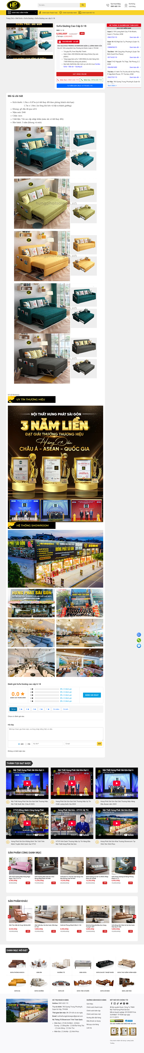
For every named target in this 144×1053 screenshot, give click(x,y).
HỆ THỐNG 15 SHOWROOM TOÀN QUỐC (124, 25)
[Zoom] (9, 56)
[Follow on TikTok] (118, 1003)
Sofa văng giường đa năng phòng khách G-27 (123, 877)
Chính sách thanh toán (49, 13)
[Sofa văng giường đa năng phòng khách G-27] (123, 866)
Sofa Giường (28, 18)
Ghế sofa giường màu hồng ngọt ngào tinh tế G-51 (19, 877)
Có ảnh (65, 709)
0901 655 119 (115, 6)
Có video (56, 709)
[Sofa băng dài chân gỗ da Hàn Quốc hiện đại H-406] (123, 914)
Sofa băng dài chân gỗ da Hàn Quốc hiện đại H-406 (123, 926)
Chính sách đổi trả (88, 13)
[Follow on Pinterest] (124, 1003)
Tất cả (13, 709)
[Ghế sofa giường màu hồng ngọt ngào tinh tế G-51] (20, 866)
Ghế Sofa (18, 18)
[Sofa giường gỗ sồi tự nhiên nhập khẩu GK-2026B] (97, 866)
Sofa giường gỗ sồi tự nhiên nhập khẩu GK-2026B (97, 877)
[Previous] (9, 873)
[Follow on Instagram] (115, 1003)
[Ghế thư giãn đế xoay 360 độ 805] (20, 914)
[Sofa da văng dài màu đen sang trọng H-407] (97, 914)
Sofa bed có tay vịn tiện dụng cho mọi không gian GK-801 (71, 877)
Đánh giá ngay (92, 695)
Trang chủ (10, 18)
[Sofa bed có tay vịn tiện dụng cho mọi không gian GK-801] (72, 866)
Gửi (99, 744)
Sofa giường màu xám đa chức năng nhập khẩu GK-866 (44, 877)
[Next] (135, 873)
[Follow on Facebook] (112, 1003)
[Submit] (83, 5)
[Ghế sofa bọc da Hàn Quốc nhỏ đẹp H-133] (46, 914)
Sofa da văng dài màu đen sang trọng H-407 (96, 926)
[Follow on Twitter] (121, 1003)
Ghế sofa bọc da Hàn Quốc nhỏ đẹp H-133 (46, 926)
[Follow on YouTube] (127, 1003)
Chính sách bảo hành (70, 13)
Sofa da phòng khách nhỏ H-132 (70, 925)
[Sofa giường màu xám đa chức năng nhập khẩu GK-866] (46, 866)
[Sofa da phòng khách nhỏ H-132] (72, 914)
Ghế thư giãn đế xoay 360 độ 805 (19, 925)
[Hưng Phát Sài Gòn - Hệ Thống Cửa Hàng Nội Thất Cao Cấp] (20, 5)
